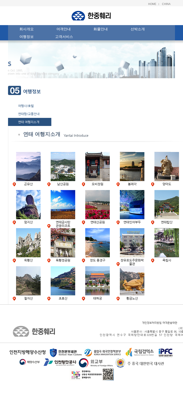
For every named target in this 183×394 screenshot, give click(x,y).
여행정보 (26, 36)
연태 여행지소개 (28, 122)
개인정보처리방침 (152, 322)
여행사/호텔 (26, 106)
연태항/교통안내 (29, 114)
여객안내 (63, 28)
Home (152, 4)
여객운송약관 (169, 322)
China (166, 4)
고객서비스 (64, 36)
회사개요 (26, 28)
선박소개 (138, 28)
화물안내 (101, 28)
